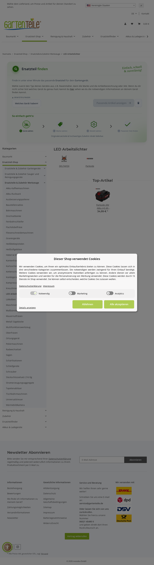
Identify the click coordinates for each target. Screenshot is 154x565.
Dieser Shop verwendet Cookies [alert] (77, 259)
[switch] (33, 293)
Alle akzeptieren (119, 304)
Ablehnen (87, 304)
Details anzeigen (27, 307)
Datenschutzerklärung (30, 286)
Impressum (48, 286)
